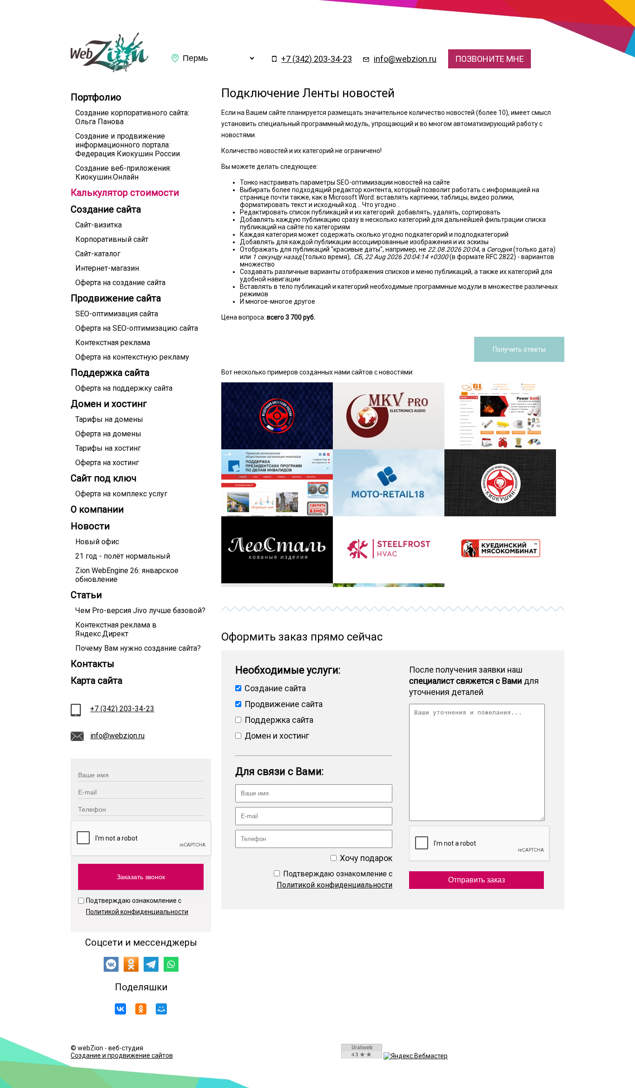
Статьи (86, 595)
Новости (90, 526)
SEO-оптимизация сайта (116, 313)
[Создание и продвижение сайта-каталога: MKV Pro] (388, 447)
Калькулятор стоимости (125, 192)
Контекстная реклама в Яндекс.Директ (116, 629)
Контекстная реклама (112, 342)
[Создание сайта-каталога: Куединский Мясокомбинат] (500, 581)
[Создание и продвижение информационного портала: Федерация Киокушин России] (277, 447)
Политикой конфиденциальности (137, 911)
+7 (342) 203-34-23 (316, 59)
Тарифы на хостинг (108, 448)
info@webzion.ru (405, 59)
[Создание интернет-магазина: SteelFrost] (388, 581)
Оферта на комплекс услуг (121, 493)
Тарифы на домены (109, 419)
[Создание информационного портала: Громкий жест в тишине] (277, 514)
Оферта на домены (108, 433)
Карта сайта (96, 680)
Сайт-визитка (98, 224)
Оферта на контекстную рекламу (132, 357)
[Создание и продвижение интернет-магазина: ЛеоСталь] (277, 581)
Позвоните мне (489, 59)
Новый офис (97, 541)
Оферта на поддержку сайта (123, 388)
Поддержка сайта (110, 372)
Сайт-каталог (97, 253)
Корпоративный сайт (111, 239)
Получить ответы (519, 349)
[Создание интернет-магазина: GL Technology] (500, 447)
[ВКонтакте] (120, 1009)
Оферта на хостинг (107, 462)
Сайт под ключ (104, 478)
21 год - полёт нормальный (122, 556)
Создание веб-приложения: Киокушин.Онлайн (123, 172)
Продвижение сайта (116, 298)
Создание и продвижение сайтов (122, 1055)
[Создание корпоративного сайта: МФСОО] (500, 514)
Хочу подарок (365, 858)
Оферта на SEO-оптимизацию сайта (136, 328)
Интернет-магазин (107, 268)
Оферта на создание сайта (120, 282)
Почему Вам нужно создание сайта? (138, 648)
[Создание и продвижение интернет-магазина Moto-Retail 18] (388, 514)
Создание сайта (106, 209)
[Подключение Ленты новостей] (109, 69)
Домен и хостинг (109, 403)
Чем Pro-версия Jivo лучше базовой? (140, 610)
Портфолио (96, 97)
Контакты (92, 663)
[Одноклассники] (140, 1009)
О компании (97, 509)
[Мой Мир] (161, 1009)
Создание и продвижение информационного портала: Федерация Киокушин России (127, 145)
